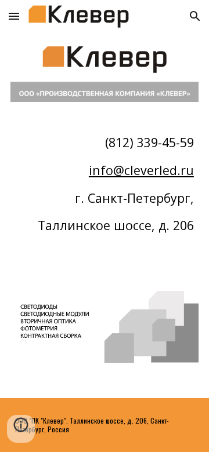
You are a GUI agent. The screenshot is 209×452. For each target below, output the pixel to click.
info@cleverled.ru (141, 170)
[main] (104, 196)
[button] (14, 16)
